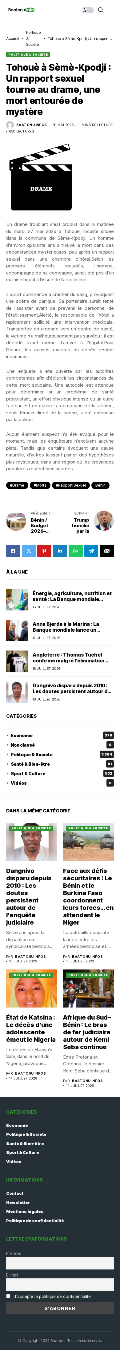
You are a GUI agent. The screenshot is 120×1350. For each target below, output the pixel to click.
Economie (61, 735)
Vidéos (61, 783)
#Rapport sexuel (71, 485)
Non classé (61, 745)
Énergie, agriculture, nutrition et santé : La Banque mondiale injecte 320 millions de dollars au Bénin (72, 602)
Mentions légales (25, 1211)
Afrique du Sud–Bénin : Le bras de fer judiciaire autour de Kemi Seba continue (87, 1032)
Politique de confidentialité (35, 1220)
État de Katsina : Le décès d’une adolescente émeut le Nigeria (31, 1028)
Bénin (100, 485)
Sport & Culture (61, 773)
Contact (14, 1193)
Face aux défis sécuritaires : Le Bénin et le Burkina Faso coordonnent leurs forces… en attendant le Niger (88, 896)
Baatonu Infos (31, 125)
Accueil (12, 38)
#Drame (17, 485)
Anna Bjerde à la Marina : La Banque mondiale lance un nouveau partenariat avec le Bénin (67, 633)
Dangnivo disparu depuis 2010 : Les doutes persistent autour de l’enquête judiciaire (71, 691)
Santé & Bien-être (61, 764)
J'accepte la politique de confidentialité (52, 1296)
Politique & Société (28, 54)
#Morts (40, 485)
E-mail (12, 1275)
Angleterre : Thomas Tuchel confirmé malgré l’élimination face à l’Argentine (68, 660)
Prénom (13, 1253)
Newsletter (18, 1202)
